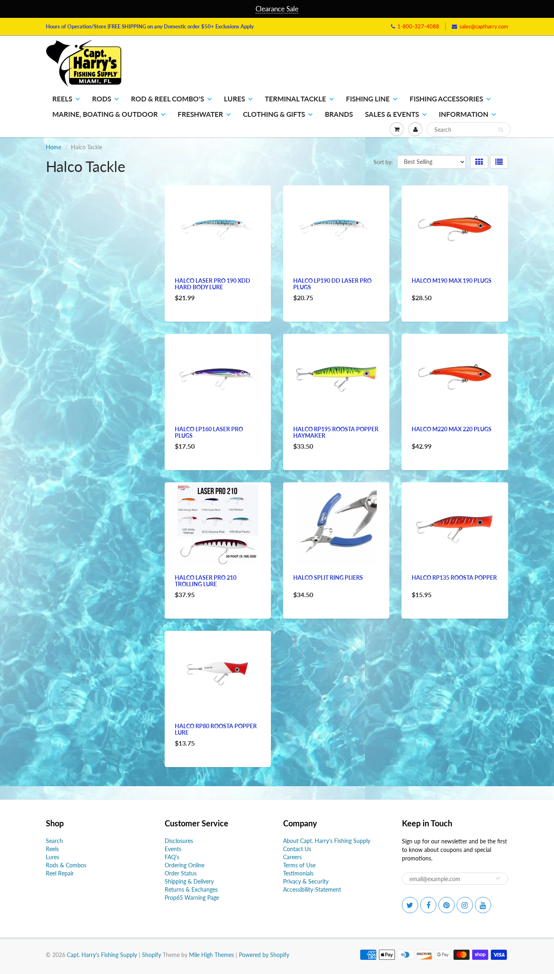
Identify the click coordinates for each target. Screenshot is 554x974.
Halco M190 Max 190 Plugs (452, 280)
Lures (234, 99)
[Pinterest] (446, 905)
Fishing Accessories (446, 99)
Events (173, 848)
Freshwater (200, 114)
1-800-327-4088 (418, 26)
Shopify (151, 954)
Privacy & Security (306, 881)
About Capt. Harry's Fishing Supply (326, 840)
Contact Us (297, 848)
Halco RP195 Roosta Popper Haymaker (335, 432)
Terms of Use (299, 865)
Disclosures (179, 840)
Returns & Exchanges (191, 889)
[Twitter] (410, 905)
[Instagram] (465, 905)
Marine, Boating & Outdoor (105, 114)
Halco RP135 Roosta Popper (454, 577)
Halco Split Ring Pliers (328, 577)
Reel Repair (60, 873)
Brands (339, 114)
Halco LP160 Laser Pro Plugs (209, 432)
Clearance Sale (277, 8)
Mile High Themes (211, 954)
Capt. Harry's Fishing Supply (102, 954)
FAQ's (172, 857)
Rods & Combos (66, 865)
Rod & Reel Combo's (167, 99)
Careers (292, 857)
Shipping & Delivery (189, 881)
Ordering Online (184, 865)
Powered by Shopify (264, 954)
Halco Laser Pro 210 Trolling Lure (205, 580)
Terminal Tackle (295, 99)
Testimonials (298, 873)
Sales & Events (392, 114)
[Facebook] (428, 905)
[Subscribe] (498, 878)
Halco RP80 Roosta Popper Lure (216, 729)
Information (463, 114)
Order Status (181, 873)
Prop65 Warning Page (192, 897)
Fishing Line (368, 99)
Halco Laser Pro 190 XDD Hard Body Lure (212, 283)
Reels (62, 99)
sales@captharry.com (484, 26)
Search (54, 840)
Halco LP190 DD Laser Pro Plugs (332, 283)
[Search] (500, 129)
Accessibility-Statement (312, 889)
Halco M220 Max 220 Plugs (452, 429)
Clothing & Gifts (274, 114)
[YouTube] (483, 905)
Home (53, 147)
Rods (101, 99)
